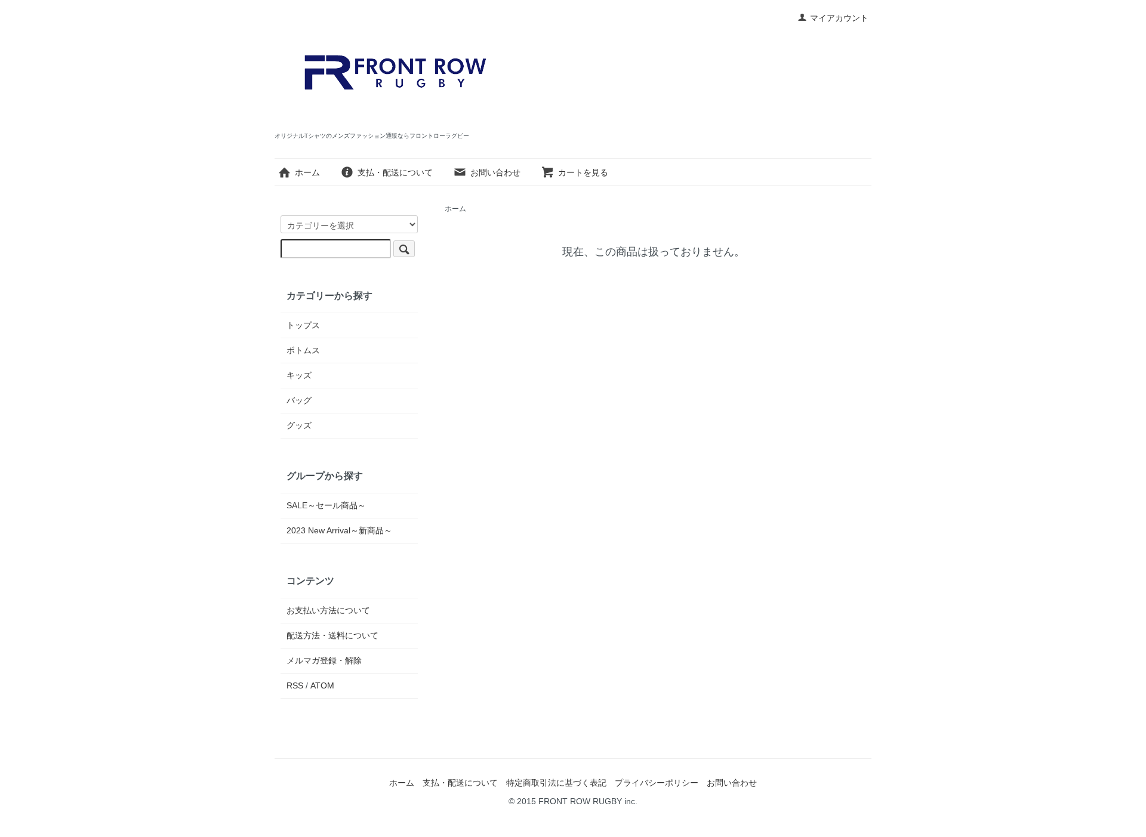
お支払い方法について (328, 610)
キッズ (299, 375)
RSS (294, 685)
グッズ (299, 425)
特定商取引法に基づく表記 (556, 782)
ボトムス (303, 350)
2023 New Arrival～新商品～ (339, 530)
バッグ (299, 400)
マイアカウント (839, 18)
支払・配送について (395, 172)
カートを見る (583, 172)
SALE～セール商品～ (326, 505)
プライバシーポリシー (656, 782)
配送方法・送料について (332, 635)
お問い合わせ (495, 172)
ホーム (307, 172)
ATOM (322, 685)
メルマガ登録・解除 (324, 660)
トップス (303, 325)
